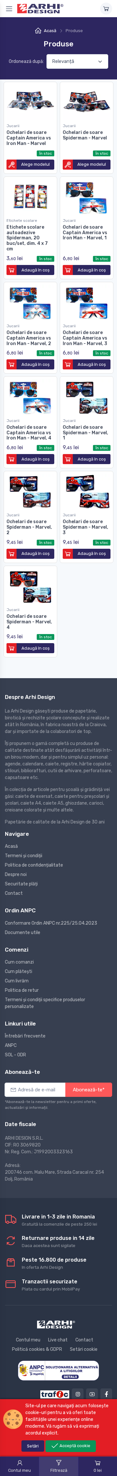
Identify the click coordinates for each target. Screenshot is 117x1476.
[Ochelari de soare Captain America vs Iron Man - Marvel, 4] (30, 396)
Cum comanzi (19, 962)
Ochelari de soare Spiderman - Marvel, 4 (29, 622)
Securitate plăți (21, 884)
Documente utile (22, 932)
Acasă (50, 30)
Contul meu (28, 1340)
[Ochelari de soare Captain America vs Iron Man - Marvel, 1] (86, 196)
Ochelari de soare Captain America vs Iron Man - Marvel (28, 138)
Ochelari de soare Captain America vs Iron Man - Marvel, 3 (85, 338)
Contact (14, 893)
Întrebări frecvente (25, 1036)
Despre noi (16, 874)
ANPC (11, 1045)
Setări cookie (84, 1349)
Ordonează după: (26, 61)
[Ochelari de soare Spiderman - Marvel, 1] (86, 396)
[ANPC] (58, 1370)
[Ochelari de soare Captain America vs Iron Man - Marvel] (30, 101)
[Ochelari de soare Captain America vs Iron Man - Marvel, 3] (86, 301)
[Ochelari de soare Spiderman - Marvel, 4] (30, 585)
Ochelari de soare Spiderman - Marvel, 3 (85, 527)
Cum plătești (18, 971)
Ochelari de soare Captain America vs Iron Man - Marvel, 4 (28, 433)
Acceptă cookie (74, 1445)
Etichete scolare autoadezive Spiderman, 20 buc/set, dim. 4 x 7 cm (27, 238)
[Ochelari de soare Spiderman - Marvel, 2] (30, 490)
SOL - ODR (15, 1055)
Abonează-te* (89, 1090)
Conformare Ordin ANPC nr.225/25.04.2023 (51, 923)
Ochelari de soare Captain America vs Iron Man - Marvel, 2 (28, 338)
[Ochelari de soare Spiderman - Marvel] (86, 101)
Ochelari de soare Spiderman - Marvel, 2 (29, 527)
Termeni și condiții (23, 855)
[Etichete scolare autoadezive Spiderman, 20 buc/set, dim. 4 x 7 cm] (30, 196)
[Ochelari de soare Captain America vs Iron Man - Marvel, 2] (30, 301)
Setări (33, 1446)
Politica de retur (22, 990)
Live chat (58, 1340)
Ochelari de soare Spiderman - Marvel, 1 (85, 433)
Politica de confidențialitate (34, 865)
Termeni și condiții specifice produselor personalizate (45, 1003)
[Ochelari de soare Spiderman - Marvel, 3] (86, 490)
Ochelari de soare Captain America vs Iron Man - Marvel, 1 (85, 232)
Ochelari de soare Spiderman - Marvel (85, 135)
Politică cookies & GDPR (37, 1349)
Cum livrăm (17, 981)
